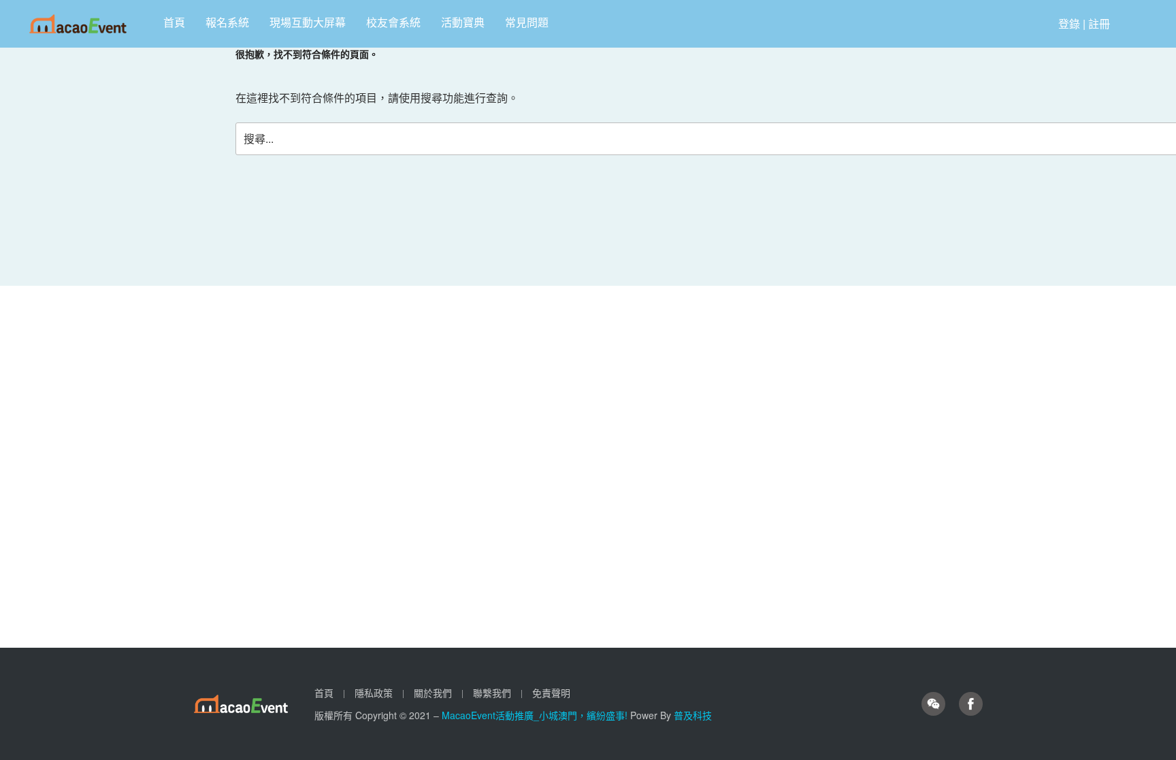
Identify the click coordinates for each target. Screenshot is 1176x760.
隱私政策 (374, 693)
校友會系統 (393, 22)
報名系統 (227, 22)
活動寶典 (463, 22)
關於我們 (433, 693)
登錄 (1069, 23)
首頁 (174, 22)
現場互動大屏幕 (308, 22)
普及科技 (693, 715)
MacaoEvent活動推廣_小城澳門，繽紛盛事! (536, 715)
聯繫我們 (492, 693)
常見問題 (527, 22)
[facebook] (970, 704)
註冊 (1099, 23)
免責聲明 (551, 693)
